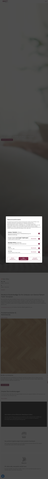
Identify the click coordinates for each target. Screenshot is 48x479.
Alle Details (33, 238)
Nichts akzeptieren (12, 259)
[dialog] (24, 239)
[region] (24, 243)
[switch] (39, 233)
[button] (39, 233)
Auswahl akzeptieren (35, 259)
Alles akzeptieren (23, 259)
